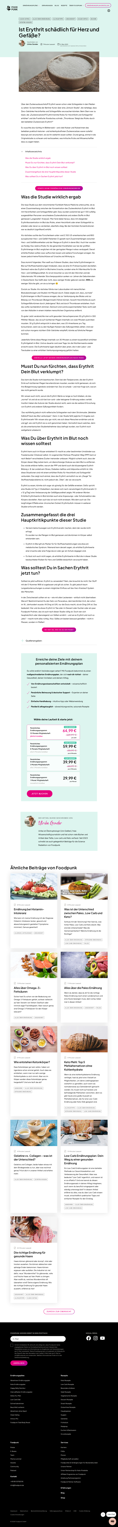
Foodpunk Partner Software (71, 1482)
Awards (13, 1463)
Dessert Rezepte (67, 1400)
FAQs (63, 1451)
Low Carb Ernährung (73, 943)
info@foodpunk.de (17, 1485)
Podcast (13, 1470)
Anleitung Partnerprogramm (71, 1478)
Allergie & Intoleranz (23, 933)
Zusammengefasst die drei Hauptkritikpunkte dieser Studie (50, 172)
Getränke (64, 1419)
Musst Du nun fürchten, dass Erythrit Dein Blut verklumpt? (50, 162)
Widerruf (68, 1511)
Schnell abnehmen (17, 1404)
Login (108, 10)
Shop (63, 1498)
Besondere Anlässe (68, 1388)
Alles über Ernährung (41, 19)
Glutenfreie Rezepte (68, 1407)
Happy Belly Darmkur (17, 1388)
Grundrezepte (66, 1434)
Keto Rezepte (66, 1380)
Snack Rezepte (66, 1404)
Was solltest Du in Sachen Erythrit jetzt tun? (44, 176)
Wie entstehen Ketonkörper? (32, 1062)
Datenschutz (24, 1511)
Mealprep (64, 1426)
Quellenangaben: (34, 640)
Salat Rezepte (66, 1392)
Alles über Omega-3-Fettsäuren (27, 989)
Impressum (13, 1511)
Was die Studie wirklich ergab (38, 158)
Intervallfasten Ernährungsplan (21, 1392)
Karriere (63, 1447)
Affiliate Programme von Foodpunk (73, 1474)
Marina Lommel (15, 1459)
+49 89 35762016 (16, 1482)
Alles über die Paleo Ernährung (83, 987)
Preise (12, 1447)
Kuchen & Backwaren (68, 1430)
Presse (63, 1455)
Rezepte (64, 5)
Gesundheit (70, 19)
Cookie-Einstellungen (17, 1514)
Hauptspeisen (66, 1411)
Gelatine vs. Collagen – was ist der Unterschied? (33, 1157)
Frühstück (64, 1423)
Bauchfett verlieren (17, 1407)
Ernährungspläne (30, 5)
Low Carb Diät (15, 1400)
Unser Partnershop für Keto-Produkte (74, 1470)
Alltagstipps (58, 19)
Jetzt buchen (39, 794)
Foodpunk (14, 1442)
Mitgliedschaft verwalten (70, 1459)
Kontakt (13, 1476)
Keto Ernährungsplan (17, 1384)
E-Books (13, 1451)
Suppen (63, 1415)
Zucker (93, 19)
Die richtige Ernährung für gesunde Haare (29, 1254)
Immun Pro (14, 1419)
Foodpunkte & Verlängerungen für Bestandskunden (79, 1463)
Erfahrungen (47, 5)
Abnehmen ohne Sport (18, 1411)
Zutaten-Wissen (26, 22)
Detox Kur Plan (15, 1396)
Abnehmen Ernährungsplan (20, 1380)
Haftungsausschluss (56, 1511)
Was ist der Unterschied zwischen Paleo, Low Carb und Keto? (83, 913)
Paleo (86, 943)
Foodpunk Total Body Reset (20, 1423)
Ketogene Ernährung (93, 940)
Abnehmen (18, 1088)
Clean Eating (25, 19)
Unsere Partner (66, 1467)
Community (14, 1467)
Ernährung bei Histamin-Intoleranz (29, 911)
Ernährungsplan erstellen (98, 5)
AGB (75, 1511)
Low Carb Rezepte (67, 1384)
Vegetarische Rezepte (69, 1396)
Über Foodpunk (75, 5)
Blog (57, 5)
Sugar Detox (83, 19)
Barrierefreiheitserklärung (39, 1511)
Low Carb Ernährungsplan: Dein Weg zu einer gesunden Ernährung (83, 1159)
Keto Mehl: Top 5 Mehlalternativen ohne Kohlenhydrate (78, 1065)
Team (12, 1455)
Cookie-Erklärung (84, 1511)
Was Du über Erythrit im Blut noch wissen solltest (46, 167)
